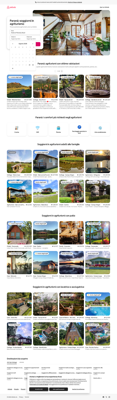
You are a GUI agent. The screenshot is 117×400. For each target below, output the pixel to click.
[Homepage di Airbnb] (11, 7)
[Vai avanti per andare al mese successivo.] (32, 43)
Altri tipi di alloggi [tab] (12, 362)
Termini (27, 397)
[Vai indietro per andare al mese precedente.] (12, 43)
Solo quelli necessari (58, 389)
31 (12, 68)
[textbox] (17, 39)
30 (33, 65)
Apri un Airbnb (104, 7)
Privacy (21, 397)
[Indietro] (55, 71)
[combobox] (25, 33)
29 (29, 65)
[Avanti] (61, 71)
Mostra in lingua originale (75, 2)
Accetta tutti (39, 389)
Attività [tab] (21, 362)
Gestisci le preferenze (78, 389)
